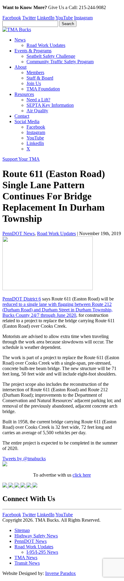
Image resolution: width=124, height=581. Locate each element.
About (20, 67)
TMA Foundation (43, 88)
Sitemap (22, 530)
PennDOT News (18, 233)
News (20, 39)
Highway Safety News (36, 535)
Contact (21, 116)
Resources (24, 94)
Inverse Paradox (60, 573)
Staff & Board (39, 77)
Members (35, 72)
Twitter (29, 17)
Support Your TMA (21, 159)
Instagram (83, 17)
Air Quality (37, 110)
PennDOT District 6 (21, 298)
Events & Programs (32, 50)
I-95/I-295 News (42, 552)
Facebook (11, 17)
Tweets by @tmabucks (24, 458)
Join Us (33, 83)
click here (82, 475)
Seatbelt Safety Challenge (50, 56)
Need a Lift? (38, 99)
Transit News (27, 563)
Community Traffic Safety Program (60, 61)
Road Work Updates (45, 45)
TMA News (25, 557)
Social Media (26, 121)
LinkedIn (45, 17)
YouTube (64, 17)
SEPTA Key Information (50, 105)
